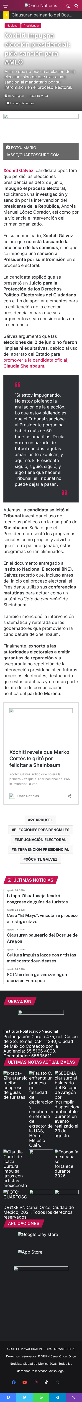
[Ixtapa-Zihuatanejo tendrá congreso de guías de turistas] (15, 1085)
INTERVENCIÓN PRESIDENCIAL (41, 849)
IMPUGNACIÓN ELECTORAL (41, 839)
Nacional (12, 25)
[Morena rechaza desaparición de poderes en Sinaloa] (67, 1196)
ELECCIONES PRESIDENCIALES (41, 829)
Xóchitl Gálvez (18, 170)
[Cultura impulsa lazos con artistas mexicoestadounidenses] (15, 1169)
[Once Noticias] (41, 5)
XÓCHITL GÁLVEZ (42, 859)
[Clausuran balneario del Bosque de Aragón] (67, 1104)
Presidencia (31, 25)
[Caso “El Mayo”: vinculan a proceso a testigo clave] (41, 1109)
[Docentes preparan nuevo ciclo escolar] (41, 1196)
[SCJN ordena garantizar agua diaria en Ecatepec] (41, 1156)
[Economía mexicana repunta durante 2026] (67, 1164)
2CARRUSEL (42, 820)
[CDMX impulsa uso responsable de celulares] (15, 1196)
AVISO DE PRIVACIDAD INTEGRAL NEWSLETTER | (41, 1349)
